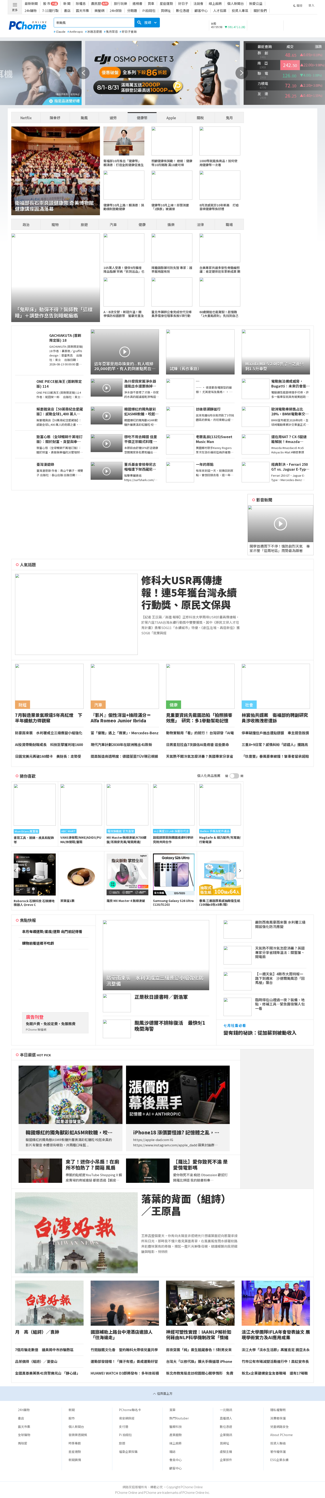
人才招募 (219, 10)
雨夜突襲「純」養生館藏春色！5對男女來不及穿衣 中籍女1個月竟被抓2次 (199, 1350)
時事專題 (75, 1443)
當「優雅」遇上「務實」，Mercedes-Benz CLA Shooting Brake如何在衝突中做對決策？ (125, 733)
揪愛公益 (255, 3)
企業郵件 (226, 1460)
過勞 (113, 117)
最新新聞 (31, 3)
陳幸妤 (55, 117)
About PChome (281, 1435)
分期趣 (132, 10)
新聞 (72, 1410)
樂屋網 (99, 10)
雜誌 (172, 1451)
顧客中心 (201, 10)
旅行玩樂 (120, 3)
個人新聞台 (235, 3)
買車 (151, 3)
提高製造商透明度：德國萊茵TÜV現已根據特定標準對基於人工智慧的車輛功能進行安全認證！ (124, 756)
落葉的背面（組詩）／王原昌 (186, 1205)
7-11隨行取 (50, 10)
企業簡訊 (226, 1435)
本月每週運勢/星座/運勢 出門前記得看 (52, 931)
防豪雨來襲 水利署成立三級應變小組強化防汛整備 (48, 733)
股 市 (46, 3)
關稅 (200, 117)
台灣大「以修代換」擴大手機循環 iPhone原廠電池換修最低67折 (199, 1361)
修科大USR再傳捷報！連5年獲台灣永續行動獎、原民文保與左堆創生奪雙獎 (189, 592)
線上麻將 (215, 3)
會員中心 (175, 1460)
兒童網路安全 (279, 1426)
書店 (67, 10)
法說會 (198, 3)
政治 (26, 224)
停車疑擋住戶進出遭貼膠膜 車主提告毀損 (275, 733)
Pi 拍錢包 (125, 1435)
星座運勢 (166, 3)
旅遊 (84, 224)
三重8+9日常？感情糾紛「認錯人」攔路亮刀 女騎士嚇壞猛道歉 (275, 744)
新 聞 (67, 3)
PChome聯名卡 (130, 1410)
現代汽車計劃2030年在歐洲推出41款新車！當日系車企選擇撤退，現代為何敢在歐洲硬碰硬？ (124, 744)
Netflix (26, 117)
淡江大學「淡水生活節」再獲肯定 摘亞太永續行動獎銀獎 (276, 1350)
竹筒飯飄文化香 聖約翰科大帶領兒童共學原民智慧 (124, 1350)
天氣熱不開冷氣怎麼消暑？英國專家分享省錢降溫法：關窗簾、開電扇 (199, 756)
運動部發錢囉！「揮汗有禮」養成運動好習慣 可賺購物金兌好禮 (124, 1361)
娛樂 (171, 224)
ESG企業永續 (279, 1460)
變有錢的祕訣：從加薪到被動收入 (260, 1033)
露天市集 (82, 10)
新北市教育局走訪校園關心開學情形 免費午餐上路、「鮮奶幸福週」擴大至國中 (199, 1373)
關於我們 (260, 10)
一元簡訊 (226, 1410)
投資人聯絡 (278, 1443)
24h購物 (31, 10)
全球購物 (24, 1435)
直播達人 (226, 1418)
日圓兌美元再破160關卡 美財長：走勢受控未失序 (48, 756)
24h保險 (116, 10)
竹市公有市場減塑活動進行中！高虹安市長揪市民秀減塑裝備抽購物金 (275, 1361)
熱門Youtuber (179, 1418)
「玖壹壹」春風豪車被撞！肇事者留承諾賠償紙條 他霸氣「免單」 (275, 756)
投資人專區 (240, 10)
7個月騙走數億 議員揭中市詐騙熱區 (44, 1350)
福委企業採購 (128, 1451)
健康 (142, 224)
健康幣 (142, 117)
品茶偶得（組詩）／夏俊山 (36, 1361)
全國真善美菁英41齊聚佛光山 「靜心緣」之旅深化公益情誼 (47, 1373)
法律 (200, 224)
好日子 (183, 3)
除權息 (81, 3)
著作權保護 (278, 1451)
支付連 (123, 1426)
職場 (229, 224)
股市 (72, 1418)
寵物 (55, 224)
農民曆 (96, 3)
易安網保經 (126, 1418)
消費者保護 (278, 1418)
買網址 (166, 10)
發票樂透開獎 (78, 1435)
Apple (171, 117)
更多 (15, 10)
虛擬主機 (226, 1451)
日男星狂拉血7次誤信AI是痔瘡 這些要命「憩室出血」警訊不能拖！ (197, 744)
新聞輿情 (75, 1460)
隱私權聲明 (278, 1410)
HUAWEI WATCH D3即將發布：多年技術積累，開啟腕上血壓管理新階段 (125, 1373)
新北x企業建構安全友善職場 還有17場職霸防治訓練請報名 (275, 1373)
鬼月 (229, 117)
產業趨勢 (175, 1435)
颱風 (84, 117)
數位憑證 (182, 10)
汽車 (113, 224)
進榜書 (137, 3)
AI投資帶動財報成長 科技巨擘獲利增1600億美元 (49, 744)
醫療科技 (175, 1426)
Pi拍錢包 (148, 10)
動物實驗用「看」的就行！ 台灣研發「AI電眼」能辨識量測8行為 (200, 733)
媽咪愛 (22, 1443)
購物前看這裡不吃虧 (38, 943)
